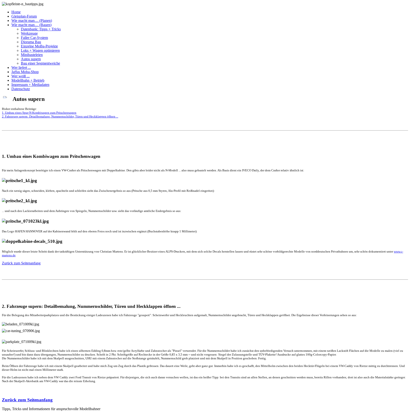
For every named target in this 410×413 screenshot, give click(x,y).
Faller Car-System (34, 38)
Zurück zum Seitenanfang (21, 263)
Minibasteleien (32, 55)
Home (16, 12)
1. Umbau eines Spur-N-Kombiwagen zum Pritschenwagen (39, 112)
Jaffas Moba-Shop (25, 72)
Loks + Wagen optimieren (40, 50)
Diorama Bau (31, 42)
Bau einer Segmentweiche (40, 63)
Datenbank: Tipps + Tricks (41, 29)
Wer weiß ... (20, 76)
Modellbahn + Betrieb (27, 80)
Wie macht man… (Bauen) (31, 25)
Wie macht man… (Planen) (31, 21)
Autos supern (31, 59)
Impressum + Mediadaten (30, 85)
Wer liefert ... (21, 68)
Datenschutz (20, 89)
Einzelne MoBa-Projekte (39, 46)
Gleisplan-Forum (24, 16)
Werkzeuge (29, 33)
